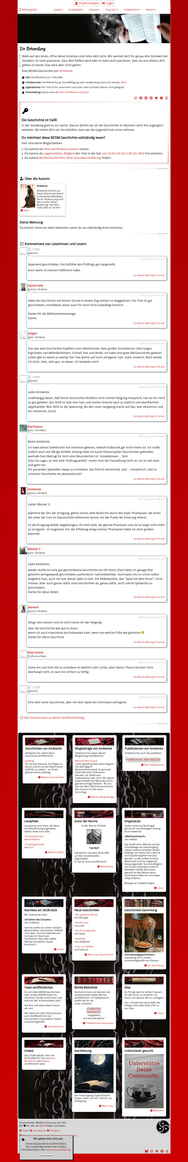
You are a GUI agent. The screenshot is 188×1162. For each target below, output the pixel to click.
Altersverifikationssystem (61, 149)
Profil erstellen (88, 3)
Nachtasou (35, 426)
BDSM (43, 1125)
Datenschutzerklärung (58, 1149)
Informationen (55, 1026)
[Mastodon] (156, 1151)
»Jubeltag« (80, 938)
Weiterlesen (107, 866)
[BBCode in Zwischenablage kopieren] (166, 98)
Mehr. (124, 82)
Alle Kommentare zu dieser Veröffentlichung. (54, 718)
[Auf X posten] (145, 98)
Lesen (160, 888)
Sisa (31, 847)
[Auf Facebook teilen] (140, 98)
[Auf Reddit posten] (150, 98)
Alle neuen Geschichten (101, 954)
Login (109, 3)
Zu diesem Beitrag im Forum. (149, 275)
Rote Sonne (35, 652)
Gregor (32, 333)
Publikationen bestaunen (100, 1023)
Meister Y (34, 549)
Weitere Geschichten (52, 777)
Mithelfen (158, 1110)
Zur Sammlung (155, 965)
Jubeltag (29, 760)
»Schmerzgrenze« (34, 836)
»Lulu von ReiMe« (84, 946)
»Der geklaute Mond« (86, 914)
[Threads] (166, 1151)
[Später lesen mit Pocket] (156, 98)
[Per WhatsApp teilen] (161, 98)
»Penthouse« (81, 922)
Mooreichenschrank (86, 760)
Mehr (26, 210)
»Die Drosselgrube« (85, 930)
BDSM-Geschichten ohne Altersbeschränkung (70, 158)
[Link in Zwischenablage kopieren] (135, 98)
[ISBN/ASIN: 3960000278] (94, 1012)
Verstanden (46, 1155)
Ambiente (65, 71)
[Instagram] (151, 1151)
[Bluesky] (146, 1151)
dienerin (33, 607)
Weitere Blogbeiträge (102, 797)
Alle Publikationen (154, 764)
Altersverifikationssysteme (74, 92)
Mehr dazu (108, 1106)
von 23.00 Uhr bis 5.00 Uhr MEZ (123, 153)
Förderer (54, 1130)
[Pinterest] (161, 1151)
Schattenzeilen (28, 10)
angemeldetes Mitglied (59, 153)
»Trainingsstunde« (34, 844)
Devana (45, 1061)
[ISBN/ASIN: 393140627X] (143, 760)
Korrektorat (39, 1130)
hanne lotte (35, 285)
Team (25, 1130)
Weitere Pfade (55, 852)
